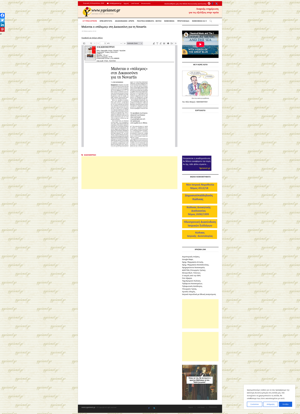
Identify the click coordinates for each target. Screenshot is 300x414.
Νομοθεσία (169, 21)
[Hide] (1, 34)
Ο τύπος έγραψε (90, 21)
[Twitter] (2, 20)
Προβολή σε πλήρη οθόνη (92, 38)
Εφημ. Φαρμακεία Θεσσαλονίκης (195, 264)
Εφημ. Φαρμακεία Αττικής (192, 262)
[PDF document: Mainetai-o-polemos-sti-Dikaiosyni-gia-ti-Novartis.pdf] (129, 94)
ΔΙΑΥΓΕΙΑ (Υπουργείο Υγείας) (193, 270)
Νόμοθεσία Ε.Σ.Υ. (199, 21)
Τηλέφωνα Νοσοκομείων (192, 283)
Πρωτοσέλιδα (183, 21)
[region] (269, 397)
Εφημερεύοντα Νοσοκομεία (193, 267)
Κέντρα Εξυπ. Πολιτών (191, 273)
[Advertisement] (129, 172)
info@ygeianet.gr (115, 3)
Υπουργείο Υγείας (189, 289)
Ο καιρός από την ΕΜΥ (191, 275)
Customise (254, 404)
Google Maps (187, 259)
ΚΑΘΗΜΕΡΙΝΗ (90, 155)
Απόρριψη (271, 404)
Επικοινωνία (145, 3)
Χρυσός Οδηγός (188, 291)
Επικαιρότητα (106, 21)
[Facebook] (2, 15)
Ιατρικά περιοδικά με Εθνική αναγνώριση (199, 294)
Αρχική (126, 3)
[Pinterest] (2, 29)
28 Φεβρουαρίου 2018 (88, 31)
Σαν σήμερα (187, 278)
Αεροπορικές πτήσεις (190, 256)
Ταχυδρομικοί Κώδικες (191, 281)
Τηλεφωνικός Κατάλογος (192, 286)
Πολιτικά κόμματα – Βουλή (149, 21)
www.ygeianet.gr (106, 10)
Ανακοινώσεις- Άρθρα (124, 21)
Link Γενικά (135, 3)
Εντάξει (286, 404)
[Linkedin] (2, 24)
